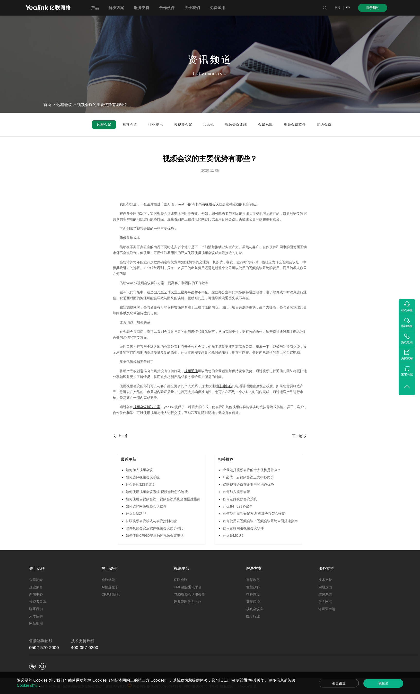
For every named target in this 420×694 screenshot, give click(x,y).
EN (337, 8)
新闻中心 (36, 594)
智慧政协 (253, 587)
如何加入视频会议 (139, 470)
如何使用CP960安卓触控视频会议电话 (155, 535)
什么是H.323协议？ (140, 484)
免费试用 (217, 8)
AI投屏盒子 (110, 587)
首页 (47, 105)
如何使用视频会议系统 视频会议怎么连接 (157, 492)
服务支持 (326, 568)
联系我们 (36, 609)
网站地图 (36, 623)
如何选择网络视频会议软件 (146, 506)
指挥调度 (253, 594)
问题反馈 (325, 587)
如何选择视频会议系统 (143, 477)
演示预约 (372, 8)
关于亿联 (37, 568)
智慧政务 (253, 580)
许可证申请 (326, 609)
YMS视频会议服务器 (189, 594)
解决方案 (254, 568)
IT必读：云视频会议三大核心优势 (248, 477)
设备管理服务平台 (187, 602)
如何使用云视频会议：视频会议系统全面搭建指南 (163, 499)
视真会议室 (254, 609)
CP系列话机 (111, 594)
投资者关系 (37, 602)
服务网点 (325, 602)
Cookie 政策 (28, 685)
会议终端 (108, 580)
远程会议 (64, 105)
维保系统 (325, 594)
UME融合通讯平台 (188, 587)
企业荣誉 (36, 587)
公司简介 (36, 580)
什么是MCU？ (136, 514)
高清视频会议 (208, 204)
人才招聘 (36, 616)
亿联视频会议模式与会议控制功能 (151, 521)
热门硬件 (109, 568)
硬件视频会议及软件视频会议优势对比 (155, 528)
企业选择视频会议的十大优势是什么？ (252, 470)
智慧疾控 (253, 602)
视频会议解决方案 (146, 407)
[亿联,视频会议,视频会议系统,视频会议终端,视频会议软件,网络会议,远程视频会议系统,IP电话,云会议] (48, 8)
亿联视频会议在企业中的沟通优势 (248, 484)
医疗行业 (253, 616)
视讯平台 (181, 568)
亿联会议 (180, 580)
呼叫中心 (225, 386)
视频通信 (191, 371)
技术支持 (325, 580)
